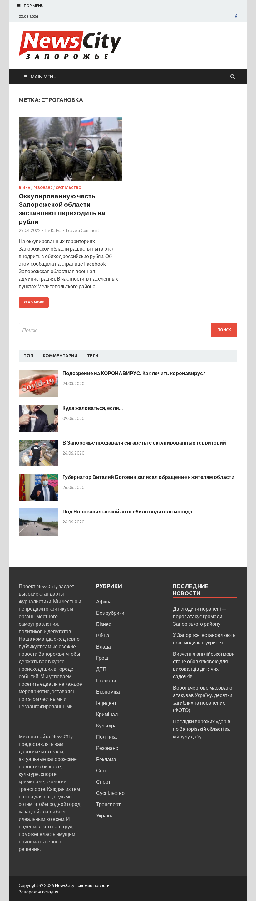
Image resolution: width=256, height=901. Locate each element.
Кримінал (107, 714)
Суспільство (68, 188)
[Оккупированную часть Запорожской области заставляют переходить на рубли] (70, 151)
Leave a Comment (82, 230)
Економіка (108, 692)
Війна (24, 188)
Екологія (106, 680)
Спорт (103, 782)
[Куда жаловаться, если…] (38, 408)
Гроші (103, 658)
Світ (101, 770)
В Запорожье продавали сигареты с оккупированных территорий (144, 442)
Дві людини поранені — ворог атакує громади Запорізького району (199, 616)
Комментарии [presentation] (60, 355)
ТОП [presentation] (28, 355)
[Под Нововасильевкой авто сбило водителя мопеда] (38, 512)
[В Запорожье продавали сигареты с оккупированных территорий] (38, 443)
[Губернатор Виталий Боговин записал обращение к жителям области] (38, 478)
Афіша (104, 601)
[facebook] (236, 16)
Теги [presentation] (92, 355)
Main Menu (44, 76)
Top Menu (33, 5)
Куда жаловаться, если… (92, 408)
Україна (105, 815)
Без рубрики (110, 613)
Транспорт (108, 804)
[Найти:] (128, 330)
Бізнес (103, 624)
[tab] (28, 356)
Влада (103, 646)
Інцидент (106, 703)
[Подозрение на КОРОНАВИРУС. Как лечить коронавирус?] (38, 374)
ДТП (101, 669)
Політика (106, 737)
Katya (56, 230)
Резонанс (42, 188)
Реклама (106, 759)
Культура (106, 725)
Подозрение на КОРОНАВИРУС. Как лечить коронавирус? (133, 373)
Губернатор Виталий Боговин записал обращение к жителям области (148, 477)
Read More (33, 302)
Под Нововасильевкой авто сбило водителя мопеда (127, 511)
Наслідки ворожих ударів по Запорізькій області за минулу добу (201, 728)
